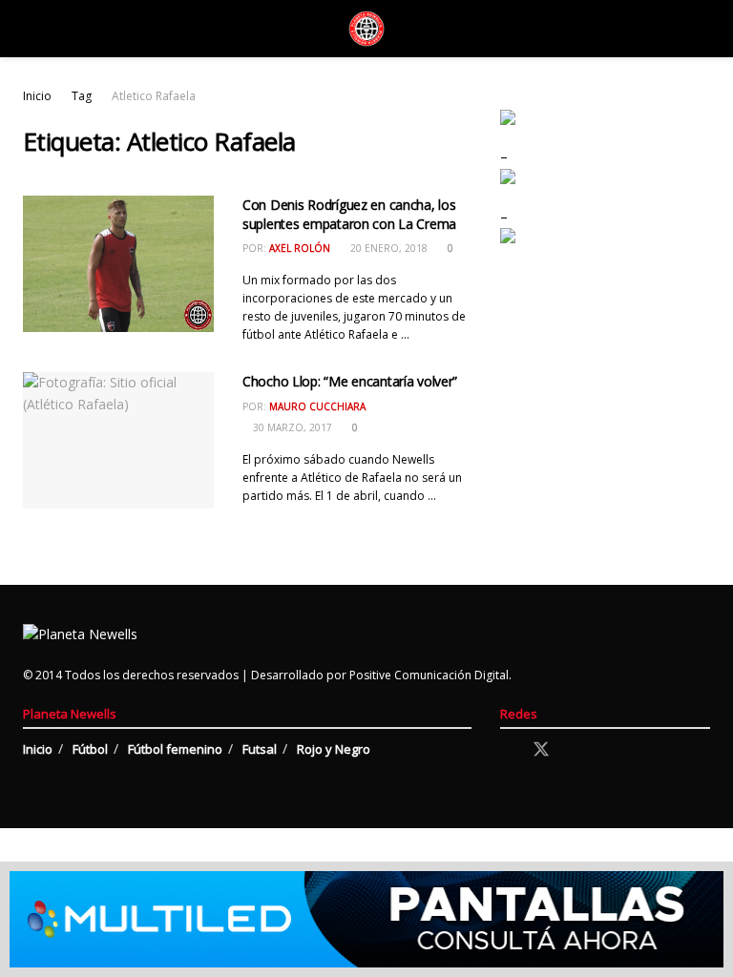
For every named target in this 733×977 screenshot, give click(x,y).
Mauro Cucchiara (317, 406)
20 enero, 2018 (387, 248)
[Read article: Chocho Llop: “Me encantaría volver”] (118, 440)
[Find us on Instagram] (575, 750)
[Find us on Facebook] (506, 750)
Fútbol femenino (175, 749)
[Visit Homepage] (366, 29)
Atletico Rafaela (154, 96)
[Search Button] (702, 28)
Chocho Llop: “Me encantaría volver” (349, 381)
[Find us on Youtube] (608, 750)
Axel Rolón (299, 248)
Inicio (37, 96)
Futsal (259, 749)
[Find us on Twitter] (541, 749)
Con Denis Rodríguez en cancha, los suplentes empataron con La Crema (349, 214)
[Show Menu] (31, 28)
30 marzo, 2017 (291, 427)
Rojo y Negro (333, 749)
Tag (82, 96)
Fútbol (90, 749)
